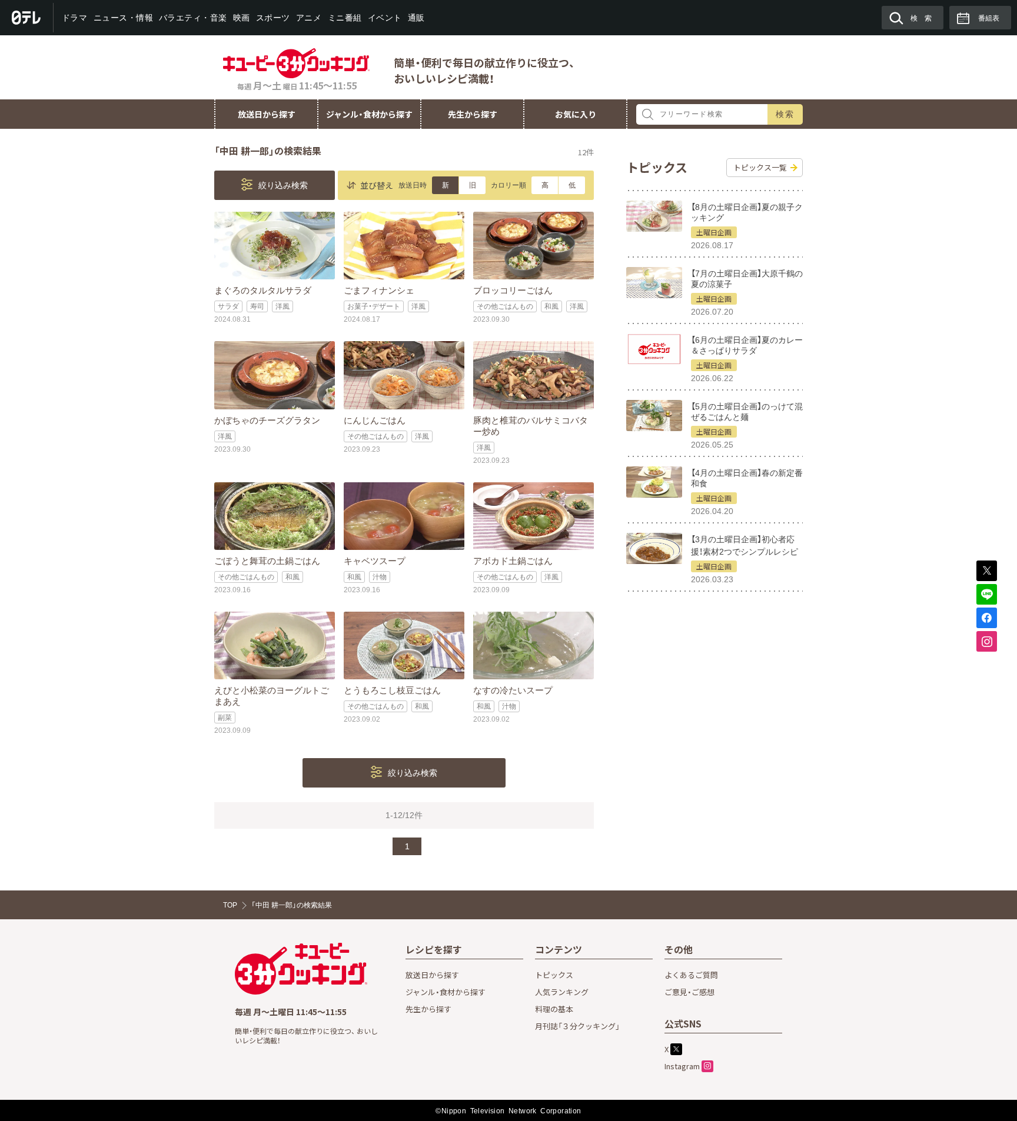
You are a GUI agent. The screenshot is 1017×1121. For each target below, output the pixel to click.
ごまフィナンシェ (379, 290)
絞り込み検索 (282, 185)
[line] (986, 594)
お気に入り (575, 114)
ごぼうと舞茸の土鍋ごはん (267, 561)
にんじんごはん (375, 420)
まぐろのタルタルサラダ (262, 290)
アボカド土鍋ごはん (513, 561)
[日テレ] (27, 17)
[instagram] (986, 641)
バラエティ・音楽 (193, 17)
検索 (785, 114)
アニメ (309, 17)
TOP (230, 905)
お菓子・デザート (373, 306)
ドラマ (75, 17)
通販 (415, 17)
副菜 (225, 717)
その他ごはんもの (505, 306)
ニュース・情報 (123, 17)
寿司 (257, 306)
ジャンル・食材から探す (369, 114)
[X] (986, 570)
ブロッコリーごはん (513, 290)
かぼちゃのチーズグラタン (267, 420)
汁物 (380, 577)
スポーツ (273, 17)
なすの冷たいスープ (513, 690)
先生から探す (472, 114)
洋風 (282, 306)
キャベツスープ (375, 561)
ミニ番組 (344, 17)
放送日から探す (266, 114)
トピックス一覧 (760, 167)
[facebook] (986, 618)
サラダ (228, 306)
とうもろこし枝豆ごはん (392, 690)
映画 (241, 17)
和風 (551, 306)
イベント (384, 17)
